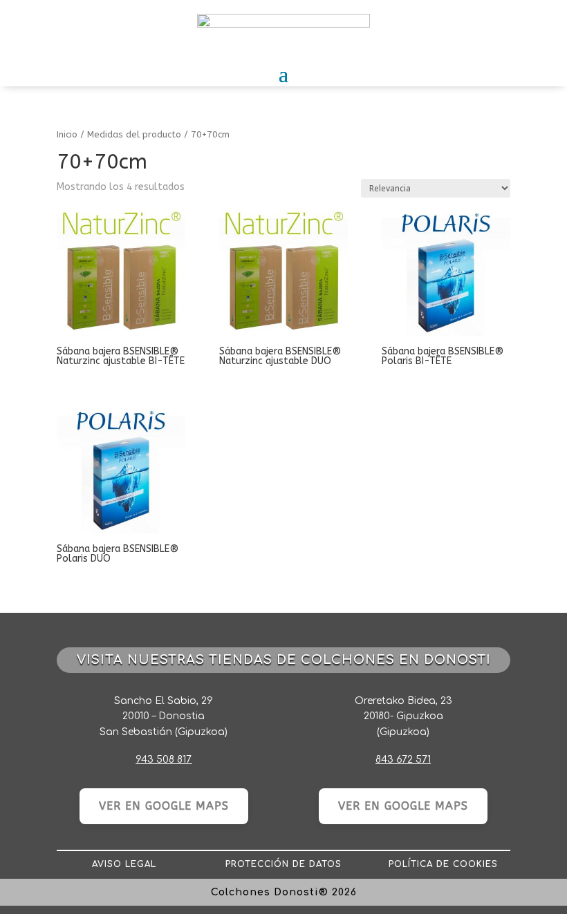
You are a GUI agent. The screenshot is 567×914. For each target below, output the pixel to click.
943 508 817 (164, 759)
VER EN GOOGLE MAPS (164, 805)
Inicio (67, 134)
